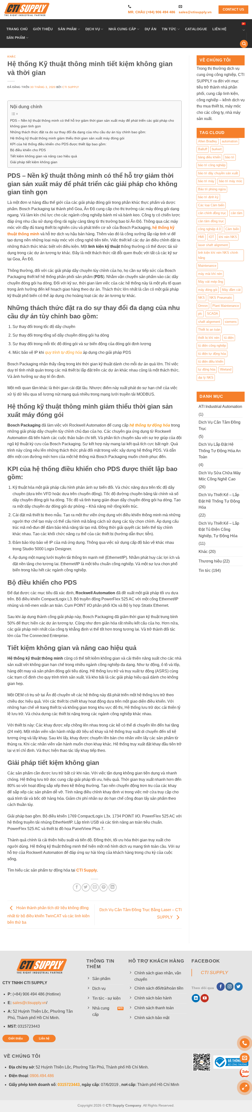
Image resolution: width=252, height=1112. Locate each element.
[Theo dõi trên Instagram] (229, 986)
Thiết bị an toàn (209, 329)
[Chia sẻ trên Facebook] (77, 887)
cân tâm (236, 213)
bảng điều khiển (209, 157)
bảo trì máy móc (230, 181)
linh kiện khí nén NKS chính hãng (218, 255)
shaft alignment (209, 322)
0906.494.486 (42, 1076)
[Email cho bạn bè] (95, 887)
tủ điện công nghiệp (212, 345)
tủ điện (229, 338)
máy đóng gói (207, 290)
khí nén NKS (228, 237)
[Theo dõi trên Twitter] (239, 986)
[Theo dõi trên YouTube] (205, 998)
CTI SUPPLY (214, 972)
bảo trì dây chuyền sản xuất (218, 173)
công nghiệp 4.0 (209, 229)
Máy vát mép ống (210, 281)
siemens (231, 322)
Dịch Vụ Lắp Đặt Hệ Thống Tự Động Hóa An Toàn (220, 450)
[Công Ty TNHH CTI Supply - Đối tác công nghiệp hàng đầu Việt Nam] (27, 9)
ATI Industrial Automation (220, 406)
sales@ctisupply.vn (195, 12)
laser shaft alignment (213, 245)
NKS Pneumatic (220, 297)
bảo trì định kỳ (208, 197)
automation (229, 141)
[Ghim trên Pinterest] (103, 887)
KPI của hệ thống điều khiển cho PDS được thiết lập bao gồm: (58, 144)
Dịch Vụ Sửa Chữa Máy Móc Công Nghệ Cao (220, 476)
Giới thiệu (43, 29)
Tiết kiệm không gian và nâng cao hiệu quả (43, 156)
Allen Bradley (207, 141)
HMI (201, 237)
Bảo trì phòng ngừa (212, 189)
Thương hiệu (210, 561)
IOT (211, 237)
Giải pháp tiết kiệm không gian (33, 162)
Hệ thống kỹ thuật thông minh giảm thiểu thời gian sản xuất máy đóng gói (67, 138)
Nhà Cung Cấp (122, 29)
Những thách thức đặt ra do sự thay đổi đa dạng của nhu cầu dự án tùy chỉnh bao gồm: (78, 132)
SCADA (212, 313)
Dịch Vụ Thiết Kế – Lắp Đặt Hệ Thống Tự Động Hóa (219, 501)
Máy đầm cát (231, 290)
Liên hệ (219, 29)
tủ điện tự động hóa (212, 354)
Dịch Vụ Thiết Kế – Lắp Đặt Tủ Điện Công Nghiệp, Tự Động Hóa (219, 529)
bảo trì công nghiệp (211, 165)
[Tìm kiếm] (244, 44)
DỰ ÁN (150, 29)
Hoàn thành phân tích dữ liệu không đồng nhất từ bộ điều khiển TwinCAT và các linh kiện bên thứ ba (48, 915)
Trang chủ (17, 29)
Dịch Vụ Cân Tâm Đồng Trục (219, 425)
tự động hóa (206, 369)
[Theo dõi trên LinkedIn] (196, 998)
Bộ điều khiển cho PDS (28, 150)
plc (200, 313)
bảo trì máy (206, 181)
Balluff (202, 149)
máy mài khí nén (210, 274)
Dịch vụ (92, 29)
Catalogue (196, 29)
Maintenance (207, 265)
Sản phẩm (67, 29)
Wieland (225, 369)
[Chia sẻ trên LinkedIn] (113, 887)
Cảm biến (232, 229)
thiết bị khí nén (208, 338)
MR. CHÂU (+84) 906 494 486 (151, 12)
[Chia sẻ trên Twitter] (86, 887)
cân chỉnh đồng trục (212, 213)
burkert (217, 149)
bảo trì (229, 157)
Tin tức (169, 29)
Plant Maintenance (225, 306)
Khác (11, 56)
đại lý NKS (205, 377)
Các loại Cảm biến (211, 205)
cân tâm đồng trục (211, 221)
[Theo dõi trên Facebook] (221, 986)
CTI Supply (70, 87)
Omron (203, 306)
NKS (201, 297)
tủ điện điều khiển (210, 361)
